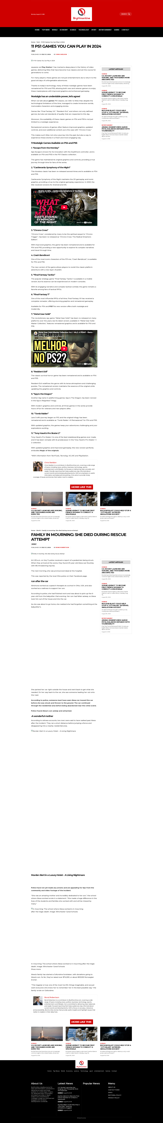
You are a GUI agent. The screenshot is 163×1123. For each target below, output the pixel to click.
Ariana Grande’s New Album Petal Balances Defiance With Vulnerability (116, 129)
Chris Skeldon (61, 54)
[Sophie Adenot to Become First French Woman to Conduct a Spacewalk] (81, 499)
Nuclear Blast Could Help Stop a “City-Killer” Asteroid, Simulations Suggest (115, 112)
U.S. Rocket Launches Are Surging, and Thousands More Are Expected (116, 77)
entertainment (107, 125)
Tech (38, 42)
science (104, 74)
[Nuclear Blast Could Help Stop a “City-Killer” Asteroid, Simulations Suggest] (116, 499)
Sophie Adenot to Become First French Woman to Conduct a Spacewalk (114, 94)
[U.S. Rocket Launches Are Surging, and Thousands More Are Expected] (47, 499)
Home (33, 42)
